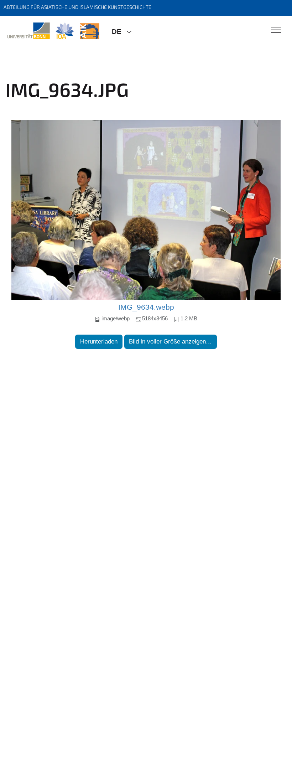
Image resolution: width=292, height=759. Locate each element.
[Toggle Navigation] (276, 30)
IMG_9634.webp (146, 307)
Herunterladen (99, 341)
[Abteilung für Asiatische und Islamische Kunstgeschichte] (53, 31)
